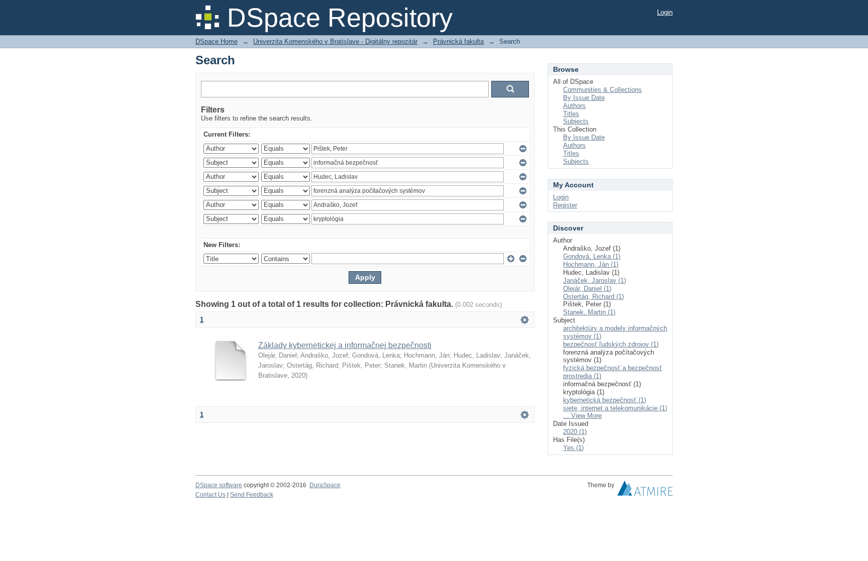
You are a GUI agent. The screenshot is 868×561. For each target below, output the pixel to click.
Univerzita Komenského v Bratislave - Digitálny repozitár (335, 41)
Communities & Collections (602, 89)
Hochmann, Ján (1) (590, 264)
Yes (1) (573, 448)
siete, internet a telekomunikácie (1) (615, 408)
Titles (571, 114)
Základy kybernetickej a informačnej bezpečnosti (344, 345)
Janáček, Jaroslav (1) (594, 280)
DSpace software (218, 485)
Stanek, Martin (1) (589, 312)
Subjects (576, 121)
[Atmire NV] (645, 490)
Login (665, 12)
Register (565, 205)
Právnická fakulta (458, 41)
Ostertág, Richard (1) (593, 296)
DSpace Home (216, 41)
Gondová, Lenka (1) (591, 256)
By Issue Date (584, 97)
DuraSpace (325, 485)
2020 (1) (575, 431)
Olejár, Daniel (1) (587, 288)
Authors (574, 105)
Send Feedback (251, 494)
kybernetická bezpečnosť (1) (604, 400)
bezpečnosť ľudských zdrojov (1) (611, 344)
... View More (582, 415)
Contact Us (210, 494)
